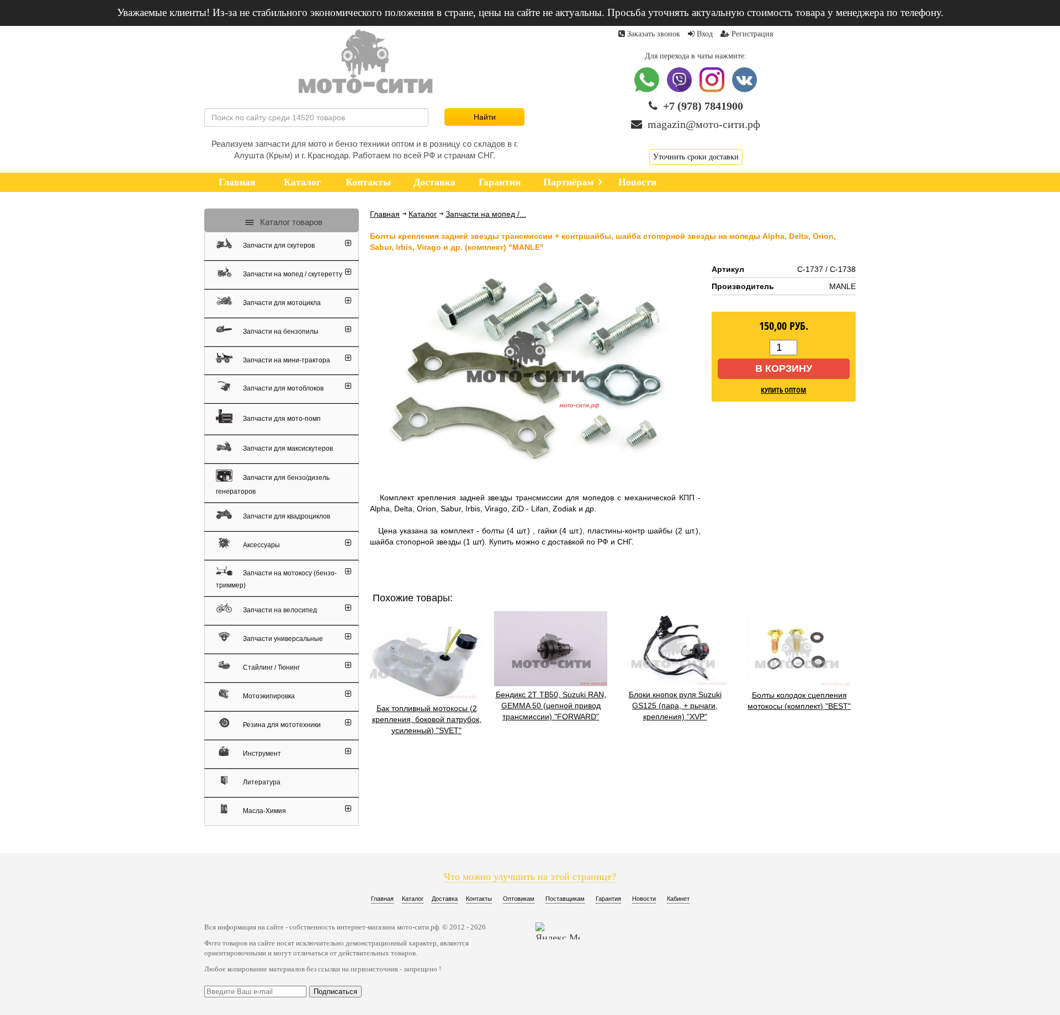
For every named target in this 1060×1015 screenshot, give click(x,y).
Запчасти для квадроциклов (285, 516)
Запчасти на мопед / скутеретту (291, 274)
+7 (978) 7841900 (703, 106)
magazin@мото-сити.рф (704, 124)
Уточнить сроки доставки (696, 157)
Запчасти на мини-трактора (285, 360)
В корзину (783, 368)
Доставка (445, 898)
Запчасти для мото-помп (281, 418)
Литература (260, 782)
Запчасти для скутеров (278, 245)
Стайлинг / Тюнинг (270, 667)
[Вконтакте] (744, 90)
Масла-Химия (263, 811)
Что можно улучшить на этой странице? (530, 876)
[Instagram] (713, 90)
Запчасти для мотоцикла (281, 303)
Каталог (423, 214)
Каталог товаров (290, 222)
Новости (644, 898)
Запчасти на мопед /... (486, 214)
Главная (385, 214)
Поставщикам (565, 898)
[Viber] (680, 90)
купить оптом (783, 390)
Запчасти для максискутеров (287, 448)
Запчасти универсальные (282, 639)
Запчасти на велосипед (279, 610)
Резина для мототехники (281, 725)
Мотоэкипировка (268, 696)
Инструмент (261, 753)
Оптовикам (518, 898)
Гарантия (608, 898)
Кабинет (678, 898)
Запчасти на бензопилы (280, 331)
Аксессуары (260, 545)
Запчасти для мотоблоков (282, 388)
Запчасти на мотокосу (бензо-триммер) (276, 579)
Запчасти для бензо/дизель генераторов (273, 484)
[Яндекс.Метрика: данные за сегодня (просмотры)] (558, 930)
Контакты (479, 898)
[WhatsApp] (647, 90)
